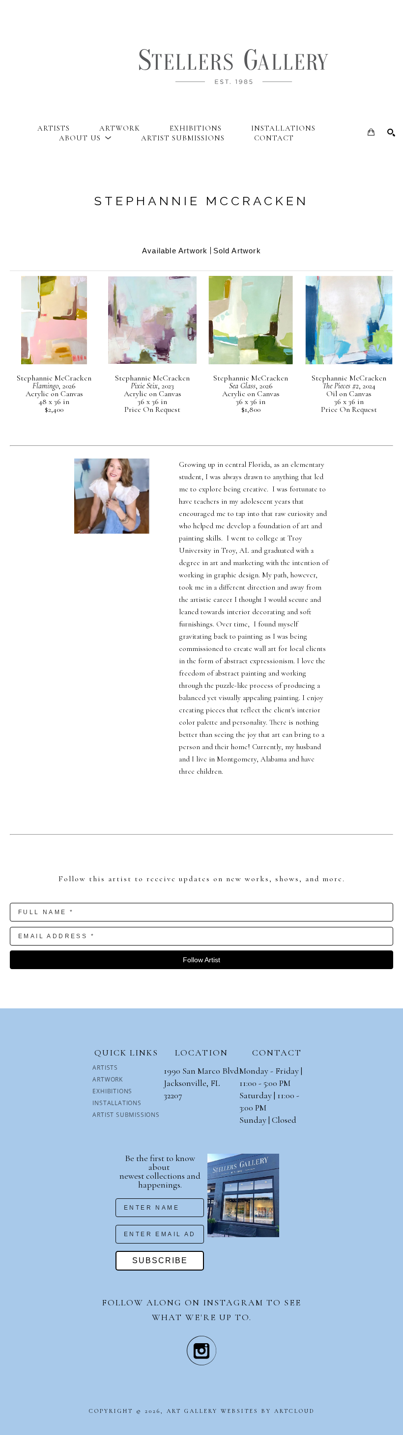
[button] (85, 138)
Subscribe (160, 1260)
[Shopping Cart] (371, 132)
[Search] (391, 132)
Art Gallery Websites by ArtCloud (241, 1411)
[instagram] (201, 1350)
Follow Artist (201, 960)
